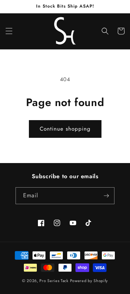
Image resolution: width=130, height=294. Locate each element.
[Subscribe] (106, 195)
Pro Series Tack (54, 281)
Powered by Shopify (89, 281)
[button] (9, 31)
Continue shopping (65, 129)
